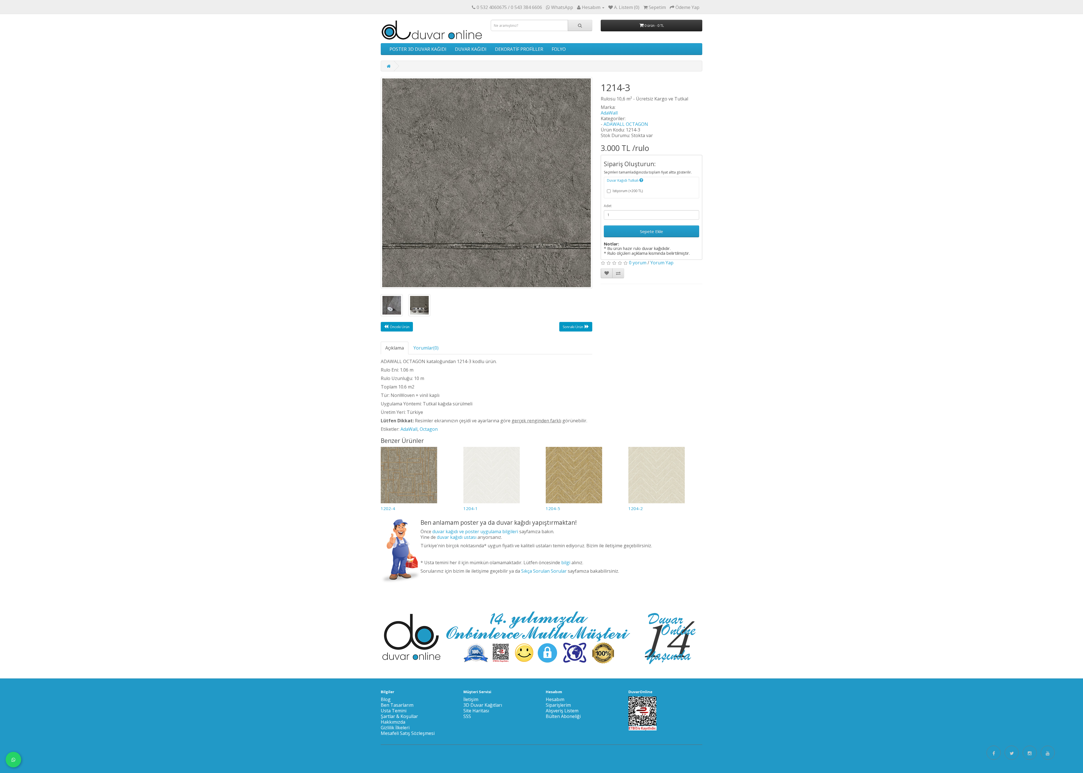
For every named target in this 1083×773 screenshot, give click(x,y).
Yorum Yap (661, 263)
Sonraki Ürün (573, 326)
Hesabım (555, 699)
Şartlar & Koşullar (399, 716)
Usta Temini (393, 711)
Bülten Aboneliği (563, 716)
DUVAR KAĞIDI (471, 49)
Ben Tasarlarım (397, 705)
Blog (386, 699)
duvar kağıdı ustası (456, 537)
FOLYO (559, 49)
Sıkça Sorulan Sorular (544, 571)
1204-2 (635, 508)
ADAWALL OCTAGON (626, 124)
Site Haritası (476, 711)
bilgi (565, 562)
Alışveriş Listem (562, 711)
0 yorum (637, 263)
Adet (607, 205)
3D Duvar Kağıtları (482, 705)
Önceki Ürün (400, 326)
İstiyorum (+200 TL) (628, 190)
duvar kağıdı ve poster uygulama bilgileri (475, 531)
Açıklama (394, 348)
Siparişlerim (558, 705)
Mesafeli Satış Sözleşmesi (408, 733)
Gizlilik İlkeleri (395, 727)
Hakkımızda (393, 722)
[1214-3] (486, 183)
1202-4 (388, 508)
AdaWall (609, 113)
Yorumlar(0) (426, 348)
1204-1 (470, 508)
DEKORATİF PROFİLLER (519, 49)
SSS (467, 716)
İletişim (470, 699)
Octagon (429, 429)
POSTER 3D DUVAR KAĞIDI (417, 49)
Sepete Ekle (651, 231)
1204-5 (553, 508)
